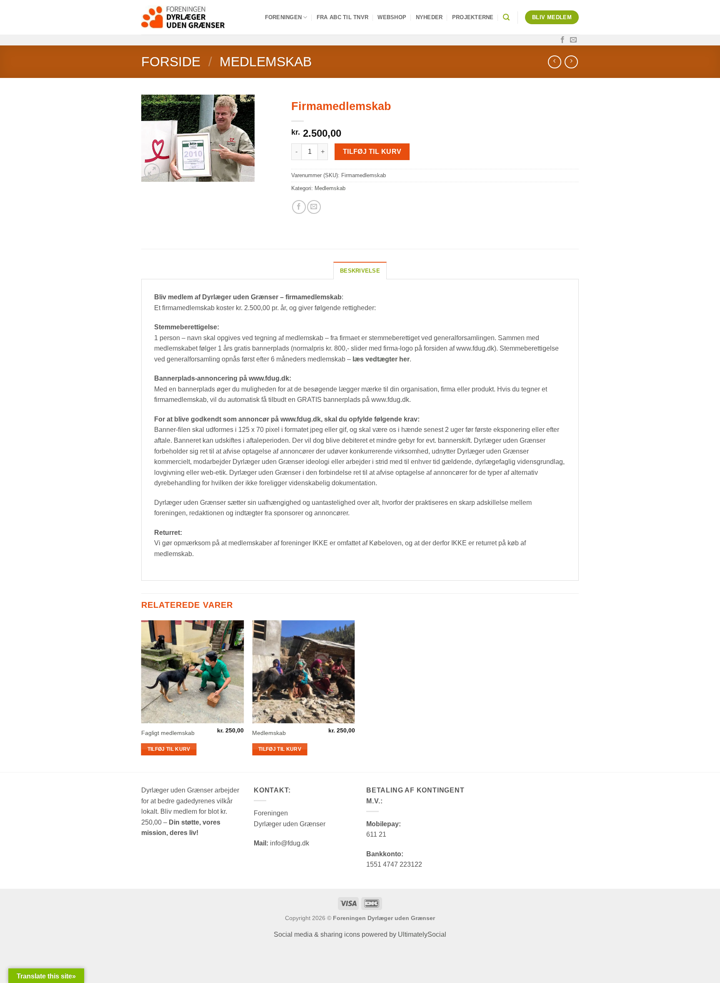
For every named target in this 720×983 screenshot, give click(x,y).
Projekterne (473, 17)
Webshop (392, 17)
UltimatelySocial (422, 934)
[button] (506, 17)
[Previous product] (571, 61)
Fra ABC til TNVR (342, 17)
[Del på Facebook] (299, 207)
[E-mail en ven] (314, 207)
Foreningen (283, 17)
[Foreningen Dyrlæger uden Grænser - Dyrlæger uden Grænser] (183, 17)
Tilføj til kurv (372, 151)
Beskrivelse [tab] (360, 271)
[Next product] (554, 61)
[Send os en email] (573, 40)
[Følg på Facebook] (562, 40)
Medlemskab (266, 61)
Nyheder (429, 17)
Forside (170, 61)
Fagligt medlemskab (168, 733)
